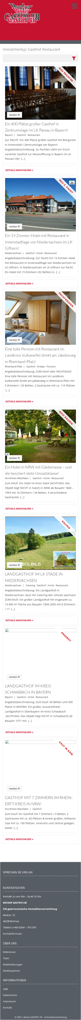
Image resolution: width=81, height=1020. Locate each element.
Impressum (9, 1001)
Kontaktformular (12, 933)
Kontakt (7, 1007)
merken (13, 114)
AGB (5, 989)
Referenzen (9, 952)
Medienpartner (11, 970)
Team (6, 958)
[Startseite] (21, 20)
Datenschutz (10, 995)
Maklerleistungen (12, 964)
